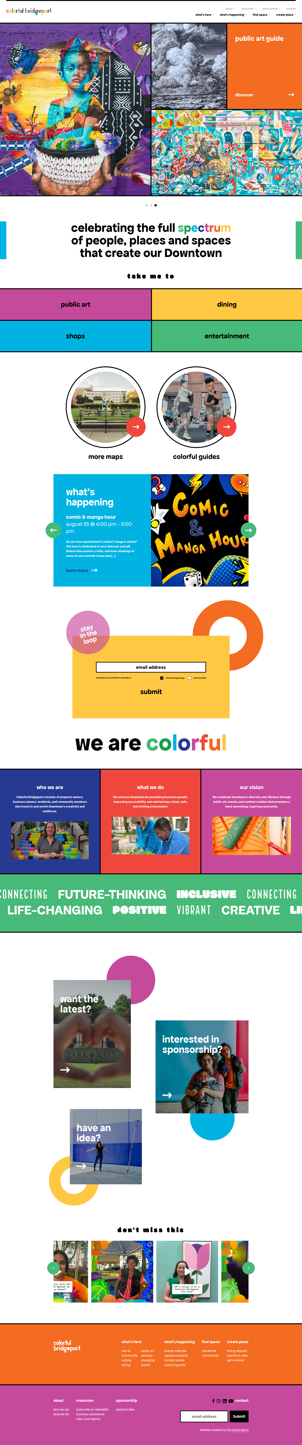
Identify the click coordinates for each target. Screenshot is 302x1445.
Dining (126, 1365)
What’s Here (203, 15)
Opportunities (125, 1409)
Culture (126, 1360)
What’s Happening (232, 15)
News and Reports (88, 1419)
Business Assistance (90, 1414)
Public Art (147, 1351)
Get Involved (235, 1360)
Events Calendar (175, 1351)
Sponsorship (269, 8)
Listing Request (237, 1351)
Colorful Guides (175, 1365)
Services (147, 1355)
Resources (247, 8)
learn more (77, 570)
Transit (145, 1365)
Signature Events (176, 1355)
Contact (291, 8)
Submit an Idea (237, 1355)
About (229, 8)
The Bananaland (238, 1430)
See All (126, 1351)
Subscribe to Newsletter (92, 1409)
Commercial (210, 1355)
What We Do (61, 1414)
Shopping (148, 1360)
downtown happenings (173, 678)
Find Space (260, 15)
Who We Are (61, 1409)
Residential (209, 1351)
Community (130, 1355)
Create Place (284, 15)
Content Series (174, 1360)
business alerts (197, 678)
